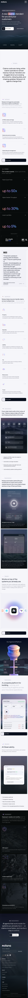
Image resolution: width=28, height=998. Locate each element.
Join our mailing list (6, 948)
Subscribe (20, 951)
